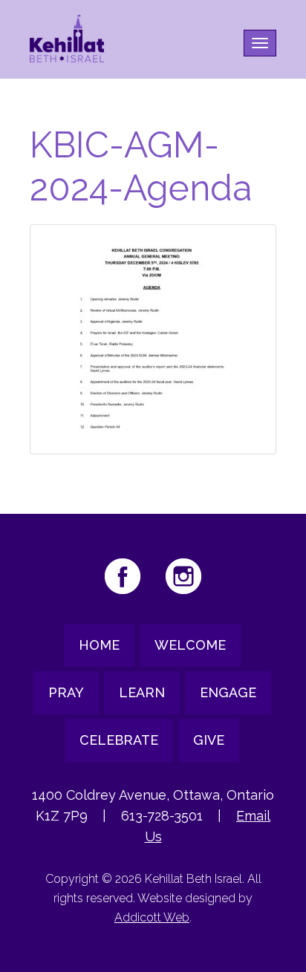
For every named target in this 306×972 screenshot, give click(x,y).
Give (208, 740)
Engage (228, 692)
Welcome (190, 645)
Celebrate (118, 740)
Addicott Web (151, 917)
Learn (142, 692)
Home (99, 645)
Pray (66, 692)
